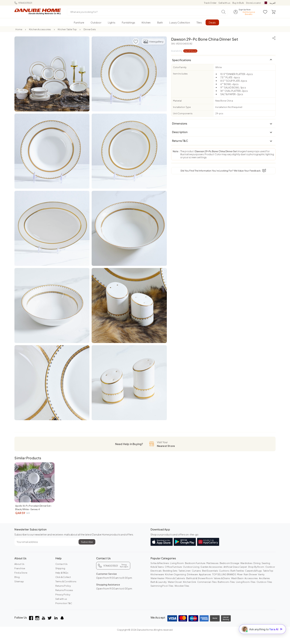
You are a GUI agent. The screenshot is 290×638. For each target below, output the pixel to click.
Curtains (196, 570)
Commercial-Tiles (207, 582)
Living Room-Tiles (245, 582)
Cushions (224, 570)
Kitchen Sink (189, 582)
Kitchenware (157, 574)
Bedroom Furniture (195, 563)
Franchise (19, 568)
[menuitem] (78, 22)
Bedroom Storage (229, 563)
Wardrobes (246, 563)
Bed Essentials (210, 570)
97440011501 (25, 3)
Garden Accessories (211, 567)
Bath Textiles (237, 570)
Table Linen (185, 570)
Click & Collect (63, 577)
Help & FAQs (61, 572)
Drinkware (192, 574)
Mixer (240, 574)
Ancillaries (264, 578)
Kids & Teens (157, 567)
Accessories (251, 578)
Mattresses (212, 563)
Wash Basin (237, 578)
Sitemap (19, 581)
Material (177, 100)
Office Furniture (173, 567)
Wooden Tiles (182, 585)
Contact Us (61, 564)
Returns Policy (63, 585)
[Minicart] (274, 12)
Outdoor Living (191, 567)
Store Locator (253, 3)
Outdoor (270, 567)
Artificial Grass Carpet (235, 567)
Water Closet (175, 582)
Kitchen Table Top (67, 29)
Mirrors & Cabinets (175, 578)
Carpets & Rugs (253, 570)
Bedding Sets (170, 570)
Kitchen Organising (175, 574)
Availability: (184, 51)
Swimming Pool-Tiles (162, 585)
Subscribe (87, 541)
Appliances (205, 574)
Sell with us (224, 3)
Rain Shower (250, 574)
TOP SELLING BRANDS (224, 574)
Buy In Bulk (238, 3)
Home (18, 29)
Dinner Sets (90, 29)
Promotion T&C (63, 603)
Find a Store (20, 572)
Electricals (156, 570)
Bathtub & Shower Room (199, 578)
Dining (256, 563)
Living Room (177, 563)
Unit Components (182, 113)
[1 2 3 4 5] (34, 482)
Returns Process (64, 590)
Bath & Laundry (159, 582)
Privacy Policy (62, 594)
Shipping (60, 568)
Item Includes (180, 73)
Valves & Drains (222, 578)
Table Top (268, 570)
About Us (19, 564)
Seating (266, 563)
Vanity (261, 574)
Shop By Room (256, 567)
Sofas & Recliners (160, 563)
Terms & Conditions (66, 581)
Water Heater (157, 578)
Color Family (179, 67)
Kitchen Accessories (40, 29)
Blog (17, 577)
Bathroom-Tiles (226, 582)
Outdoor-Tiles (264, 582)
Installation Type (182, 107)
